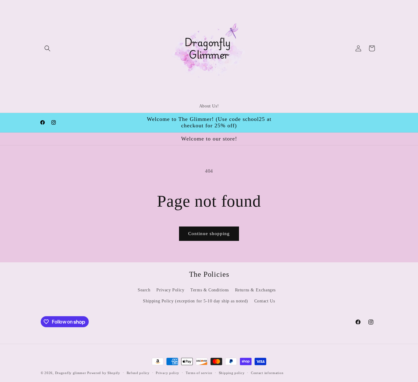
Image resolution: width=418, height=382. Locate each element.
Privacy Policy (170, 290)
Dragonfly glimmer (71, 373)
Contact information (267, 373)
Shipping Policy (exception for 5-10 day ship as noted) (195, 301)
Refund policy (138, 373)
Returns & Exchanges (255, 290)
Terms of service (199, 373)
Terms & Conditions (209, 290)
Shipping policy (232, 373)
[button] (47, 48)
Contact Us (264, 301)
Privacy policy (167, 373)
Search (144, 290)
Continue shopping (209, 233)
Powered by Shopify (103, 373)
